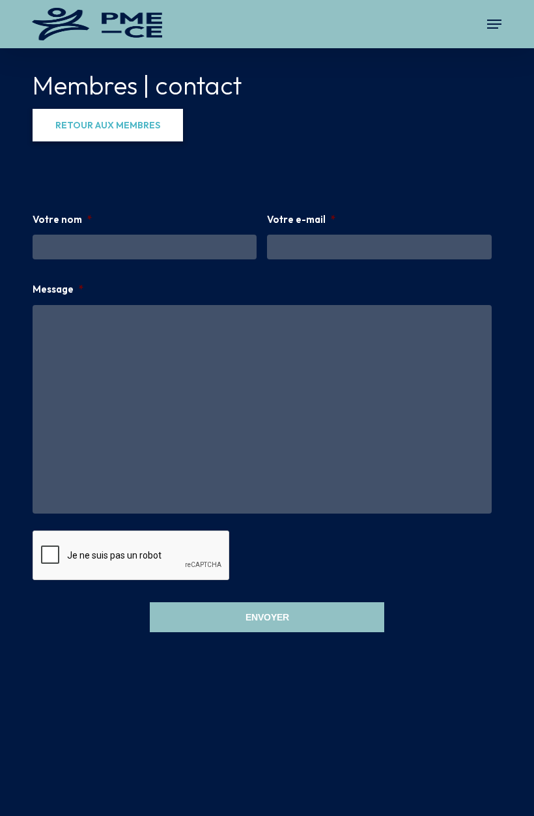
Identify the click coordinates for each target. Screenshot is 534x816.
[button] (494, 24)
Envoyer (267, 617)
